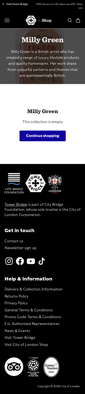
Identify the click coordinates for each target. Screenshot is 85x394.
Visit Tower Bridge (17, 4)
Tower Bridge (16, 204)
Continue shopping (42, 136)
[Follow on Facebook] (19, 261)
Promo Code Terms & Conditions (33, 317)
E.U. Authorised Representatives (32, 324)
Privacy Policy (16, 303)
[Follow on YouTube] (30, 261)
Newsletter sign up (20, 248)
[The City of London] (55, 183)
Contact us (14, 241)
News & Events (17, 331)
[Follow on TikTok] (41, 261)
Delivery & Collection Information (34, 289)
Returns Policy (16, 296)
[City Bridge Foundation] (14, 183)
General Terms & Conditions (29, 310)
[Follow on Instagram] (9, 261)
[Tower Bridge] (35, 183)
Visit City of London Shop (26, 344)
